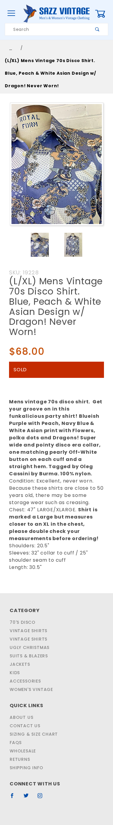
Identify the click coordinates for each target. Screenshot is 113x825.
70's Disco (23, 622)
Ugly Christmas (29, 647)
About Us (21, 717)
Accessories (25, 681)
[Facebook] (15, 798)
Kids (15, 673)
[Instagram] (42, 798)
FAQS (16, 743)
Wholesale (23, 751)
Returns (20, 759)
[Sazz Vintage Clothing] (56, 13)
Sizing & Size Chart (34, 734)
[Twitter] (29, 798)
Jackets (20, 664)
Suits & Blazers (29, 656)
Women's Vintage (31, 689)
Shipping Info (26, 768)
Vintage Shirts (28, 631)
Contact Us (25, 726)
